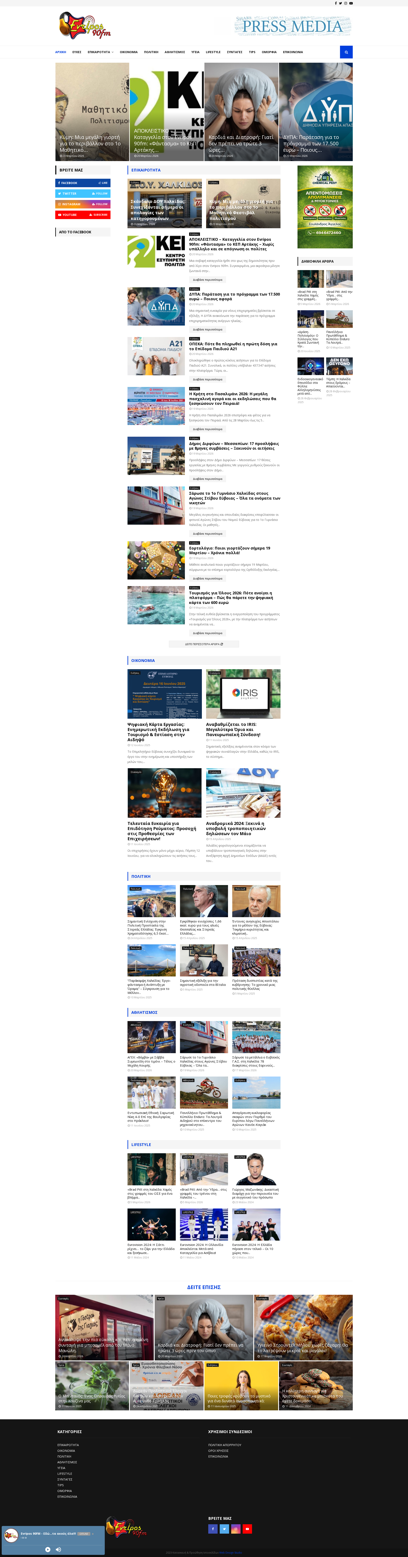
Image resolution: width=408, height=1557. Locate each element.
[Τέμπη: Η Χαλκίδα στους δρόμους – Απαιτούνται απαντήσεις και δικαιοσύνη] (339, 366)
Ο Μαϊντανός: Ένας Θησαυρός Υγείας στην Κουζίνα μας (91, 1398)
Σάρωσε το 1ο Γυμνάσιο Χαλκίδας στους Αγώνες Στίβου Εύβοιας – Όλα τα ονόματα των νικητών (234, 498)
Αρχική (60, 52)
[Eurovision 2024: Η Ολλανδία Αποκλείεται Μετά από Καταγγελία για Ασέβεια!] (204, 1224)
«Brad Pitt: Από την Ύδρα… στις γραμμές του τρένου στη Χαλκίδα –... (203, 1193)
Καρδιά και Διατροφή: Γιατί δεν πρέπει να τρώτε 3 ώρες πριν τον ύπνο (200, 1347)
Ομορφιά (269, 52)
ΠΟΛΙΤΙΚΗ (64, 1456)
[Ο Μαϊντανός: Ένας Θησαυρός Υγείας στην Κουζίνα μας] (92, 1385)
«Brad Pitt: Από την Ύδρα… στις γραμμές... (339, 295)
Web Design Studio (230, 1552)
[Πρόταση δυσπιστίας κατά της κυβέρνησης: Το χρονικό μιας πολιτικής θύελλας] (256, 960)
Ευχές (76, 52)
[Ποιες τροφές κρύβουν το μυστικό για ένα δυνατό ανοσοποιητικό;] (241, 1385)
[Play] (48, 1549)
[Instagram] (345, 3)
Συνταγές (234, 52)
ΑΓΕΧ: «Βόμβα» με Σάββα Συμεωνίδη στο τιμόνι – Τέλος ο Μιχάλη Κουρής (151, 1061)
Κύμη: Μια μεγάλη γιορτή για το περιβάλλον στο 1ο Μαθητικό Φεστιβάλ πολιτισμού (241, 209)
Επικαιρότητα (99, 52)
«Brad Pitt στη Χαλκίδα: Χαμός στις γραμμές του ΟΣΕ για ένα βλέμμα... (150, 1193)
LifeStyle (213, 52)
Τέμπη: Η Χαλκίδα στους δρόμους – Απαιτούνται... (338, 382)
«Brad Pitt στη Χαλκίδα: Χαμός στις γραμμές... (308, 295)
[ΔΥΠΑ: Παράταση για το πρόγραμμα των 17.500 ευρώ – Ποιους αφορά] (156, 306)
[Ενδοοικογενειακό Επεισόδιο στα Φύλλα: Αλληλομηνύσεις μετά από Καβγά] (311, 366)
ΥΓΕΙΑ (61, 1468)
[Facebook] (336, 3)
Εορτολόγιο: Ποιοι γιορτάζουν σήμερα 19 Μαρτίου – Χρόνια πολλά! (229, 550)
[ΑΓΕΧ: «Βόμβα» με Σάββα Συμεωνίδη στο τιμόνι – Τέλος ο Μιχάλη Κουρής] (152, 1037)
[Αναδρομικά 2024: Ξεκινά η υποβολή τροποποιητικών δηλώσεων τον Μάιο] (243, 793)
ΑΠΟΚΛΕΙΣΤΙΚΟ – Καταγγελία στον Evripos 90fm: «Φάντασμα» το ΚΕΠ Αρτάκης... (91, 140)
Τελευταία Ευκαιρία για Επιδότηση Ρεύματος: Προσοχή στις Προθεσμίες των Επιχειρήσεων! (162, 831)
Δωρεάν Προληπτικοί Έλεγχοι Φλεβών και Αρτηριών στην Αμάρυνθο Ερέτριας (160, 1395)
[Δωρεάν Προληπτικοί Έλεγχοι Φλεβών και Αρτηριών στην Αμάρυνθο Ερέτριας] (167, 1385)
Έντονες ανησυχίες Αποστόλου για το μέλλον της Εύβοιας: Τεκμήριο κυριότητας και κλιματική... (255, 927)
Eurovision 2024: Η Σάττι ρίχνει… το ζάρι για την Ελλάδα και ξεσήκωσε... (151, 1248)
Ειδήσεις (135, 182)
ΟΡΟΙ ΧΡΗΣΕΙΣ (218, 1451)
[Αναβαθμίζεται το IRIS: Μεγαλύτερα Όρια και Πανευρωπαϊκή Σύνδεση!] (243, 694)
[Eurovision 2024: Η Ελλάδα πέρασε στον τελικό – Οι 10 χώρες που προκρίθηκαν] (256, 1224)
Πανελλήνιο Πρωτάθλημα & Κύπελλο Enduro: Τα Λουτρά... (338, 337)
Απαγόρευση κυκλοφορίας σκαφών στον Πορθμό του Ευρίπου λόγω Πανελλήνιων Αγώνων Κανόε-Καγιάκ (253, 1119)
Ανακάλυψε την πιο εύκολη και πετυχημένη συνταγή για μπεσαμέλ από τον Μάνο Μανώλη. (103, 1345)
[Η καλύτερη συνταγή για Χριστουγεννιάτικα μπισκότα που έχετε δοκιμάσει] (316, 1385)
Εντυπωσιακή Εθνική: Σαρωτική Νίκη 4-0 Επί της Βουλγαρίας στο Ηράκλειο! (151, 1117)
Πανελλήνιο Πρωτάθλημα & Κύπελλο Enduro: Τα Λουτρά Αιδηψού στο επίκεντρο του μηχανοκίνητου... (201, 1119)
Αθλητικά (136, 1024)
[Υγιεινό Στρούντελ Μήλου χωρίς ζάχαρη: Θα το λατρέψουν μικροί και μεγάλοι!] (303, 1327)
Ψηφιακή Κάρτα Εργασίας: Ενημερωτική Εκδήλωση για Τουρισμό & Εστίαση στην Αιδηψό (158, 731)
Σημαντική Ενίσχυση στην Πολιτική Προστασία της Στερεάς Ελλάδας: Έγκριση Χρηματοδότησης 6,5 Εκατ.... (148, 927)
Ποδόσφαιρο (138, 1080)
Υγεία (195, 52)
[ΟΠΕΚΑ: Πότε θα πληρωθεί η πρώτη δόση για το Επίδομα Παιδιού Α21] (156, 356)
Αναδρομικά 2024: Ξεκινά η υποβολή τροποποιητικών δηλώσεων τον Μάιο (236, 828)
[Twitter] (340, 3)
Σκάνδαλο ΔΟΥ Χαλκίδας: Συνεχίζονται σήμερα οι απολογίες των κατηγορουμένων (158, 209)
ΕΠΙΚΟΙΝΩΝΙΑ (67, 1497)
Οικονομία (129, 52)
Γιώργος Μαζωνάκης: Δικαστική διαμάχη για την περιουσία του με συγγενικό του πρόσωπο (255, 1193)
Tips (252, 52)
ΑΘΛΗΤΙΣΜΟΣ (144, 1012)
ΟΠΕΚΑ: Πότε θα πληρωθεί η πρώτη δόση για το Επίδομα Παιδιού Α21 (233, 346)
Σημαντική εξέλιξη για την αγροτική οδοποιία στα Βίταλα (203, 982)
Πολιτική (151, 52)
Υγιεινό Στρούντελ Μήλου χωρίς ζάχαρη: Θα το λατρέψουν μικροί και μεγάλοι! (302, 1347)
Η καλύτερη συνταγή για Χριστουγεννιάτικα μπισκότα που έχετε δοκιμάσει (312, 1395)
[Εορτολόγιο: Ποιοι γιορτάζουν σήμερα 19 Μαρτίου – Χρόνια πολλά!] (156, 560)
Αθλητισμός (175, 52)
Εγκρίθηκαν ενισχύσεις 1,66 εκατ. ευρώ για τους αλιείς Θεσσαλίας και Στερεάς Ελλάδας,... (200, 927)
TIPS (60, 1485)
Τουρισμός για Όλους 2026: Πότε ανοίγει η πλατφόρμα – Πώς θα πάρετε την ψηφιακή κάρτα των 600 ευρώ (231, 597)
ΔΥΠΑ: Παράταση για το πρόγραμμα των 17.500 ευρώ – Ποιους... (236, 143)
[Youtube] (351, 3)
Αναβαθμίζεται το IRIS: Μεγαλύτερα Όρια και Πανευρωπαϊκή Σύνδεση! (233, 729)
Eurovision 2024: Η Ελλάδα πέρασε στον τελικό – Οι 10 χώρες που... (252, 1248)
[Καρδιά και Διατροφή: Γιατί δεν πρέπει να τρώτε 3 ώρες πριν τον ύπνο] (204, 1327)
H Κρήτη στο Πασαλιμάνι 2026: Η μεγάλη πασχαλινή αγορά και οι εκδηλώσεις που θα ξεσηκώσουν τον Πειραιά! (232, 398)
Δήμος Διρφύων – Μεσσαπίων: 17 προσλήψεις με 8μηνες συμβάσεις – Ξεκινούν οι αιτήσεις (234, 446)
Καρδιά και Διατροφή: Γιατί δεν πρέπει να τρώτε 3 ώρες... (166, 143)
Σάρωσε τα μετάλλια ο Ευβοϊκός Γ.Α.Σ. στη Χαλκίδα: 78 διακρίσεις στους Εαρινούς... (256, 1061)
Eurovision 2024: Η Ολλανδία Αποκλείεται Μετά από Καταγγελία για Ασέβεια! (201, 1248)
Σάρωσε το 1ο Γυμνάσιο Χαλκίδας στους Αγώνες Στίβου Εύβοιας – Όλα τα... (203, 1061)
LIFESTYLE (141, 1144)
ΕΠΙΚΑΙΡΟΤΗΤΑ (68, 1445)
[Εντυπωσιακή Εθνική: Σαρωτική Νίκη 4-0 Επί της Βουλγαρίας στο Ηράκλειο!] (152, 1093)
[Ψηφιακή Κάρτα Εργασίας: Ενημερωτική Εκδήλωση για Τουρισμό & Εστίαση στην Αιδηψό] (165, 694)
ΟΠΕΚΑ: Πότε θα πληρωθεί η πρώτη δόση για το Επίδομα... (314, 143)
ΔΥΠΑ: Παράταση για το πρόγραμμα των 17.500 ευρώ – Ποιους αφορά (234, 297)
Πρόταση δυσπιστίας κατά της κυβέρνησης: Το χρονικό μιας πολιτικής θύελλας (255, 984)
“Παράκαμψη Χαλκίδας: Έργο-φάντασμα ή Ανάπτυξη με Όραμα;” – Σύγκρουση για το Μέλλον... (149, 986)
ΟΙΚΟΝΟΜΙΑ (66, 1451)
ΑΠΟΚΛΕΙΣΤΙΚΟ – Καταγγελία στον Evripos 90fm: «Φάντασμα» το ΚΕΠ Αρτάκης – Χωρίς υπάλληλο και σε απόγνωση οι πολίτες (231, 244)
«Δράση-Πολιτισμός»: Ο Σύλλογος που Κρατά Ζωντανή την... (308, 339)
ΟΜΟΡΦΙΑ (64, 1491)
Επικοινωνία (293, 52)
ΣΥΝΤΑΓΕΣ (64, 1479)
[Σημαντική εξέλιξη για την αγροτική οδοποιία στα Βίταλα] (204, 960)
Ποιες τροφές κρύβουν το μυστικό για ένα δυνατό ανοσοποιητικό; (239, 1398)
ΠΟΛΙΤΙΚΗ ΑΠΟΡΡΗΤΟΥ (224, 1445)
